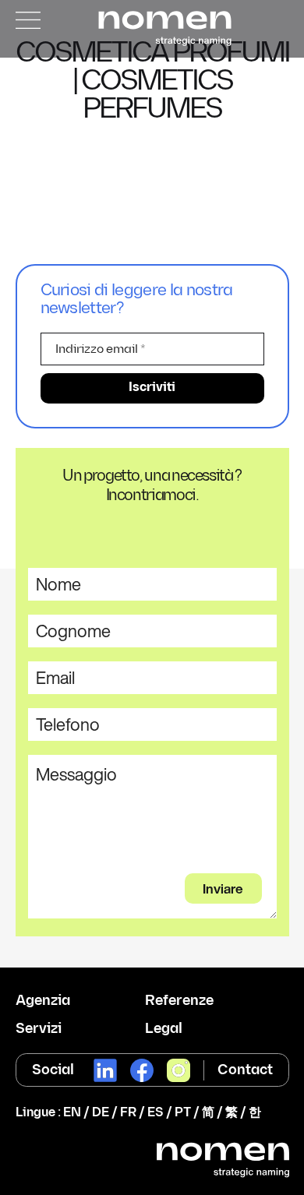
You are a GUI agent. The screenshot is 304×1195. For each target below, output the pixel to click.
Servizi (39, 1029)
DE (100, 1112)
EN (72, 1112)
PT (183, 1112)
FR (128, 1112)
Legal (163, 1029)
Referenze (179, 1001)
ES (155, 1112)
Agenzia (43, 1001)
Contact (245, 1070)
